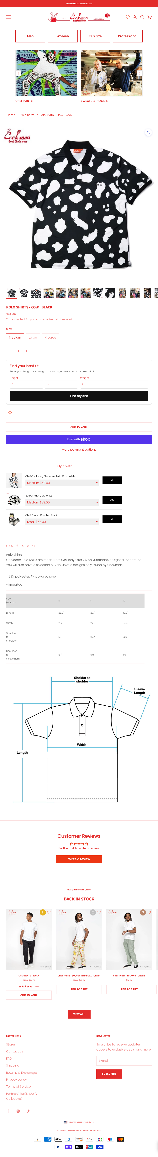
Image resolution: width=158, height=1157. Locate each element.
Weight (84, 378)
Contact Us (14, 1051)
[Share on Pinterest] (27, 545)
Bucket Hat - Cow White (38, 495)
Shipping (12, 1065)
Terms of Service (18, 1086)
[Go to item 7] (85, 293)
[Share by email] (33, 545)
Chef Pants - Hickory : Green (129, 975)
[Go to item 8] (97, 293)
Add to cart (79, 427)
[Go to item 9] (110, 293)
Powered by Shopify (90, 1130)
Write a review (79, 859)
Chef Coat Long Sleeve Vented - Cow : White (50, 476)
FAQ (9, 1058)
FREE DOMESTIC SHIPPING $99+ (79, 3)
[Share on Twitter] (22, 545)
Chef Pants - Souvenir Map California (79, 975)
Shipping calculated (40, 319)
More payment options (79, 449)
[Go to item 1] (11, 293)
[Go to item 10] (122, 293)
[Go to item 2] (23, 293)
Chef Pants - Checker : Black (41, 515)
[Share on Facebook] (17, 545)
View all (79, 1014)
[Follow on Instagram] (18, 1111)
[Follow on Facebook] (8, 1111)
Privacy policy (16, 1079)
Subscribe (109, 1074)
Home (11, 115)
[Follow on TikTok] (28, 1111)
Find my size (79, 396)
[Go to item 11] (134, 293)
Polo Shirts (27, 115)
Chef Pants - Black (28, 975)
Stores (11, 1044)
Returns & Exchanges (22, 1072)
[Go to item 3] (36, 293)
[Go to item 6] (73, 293)
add (112, 480)
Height (14, 378)
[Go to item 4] (48, 293)
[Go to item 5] (60, 293)
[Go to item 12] (147, 293)
